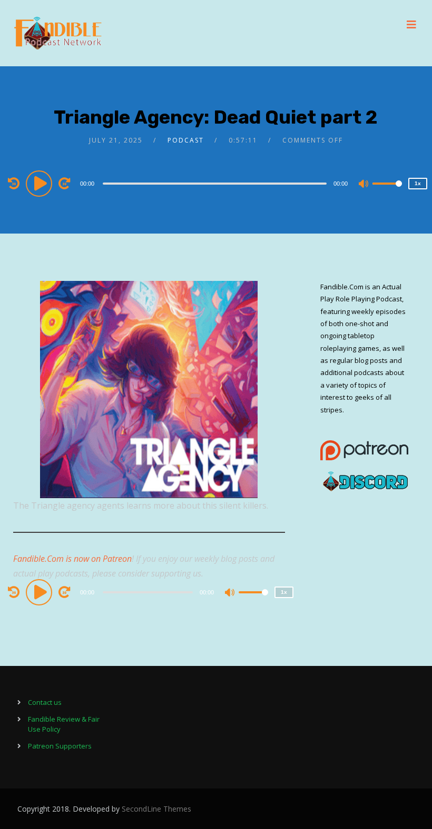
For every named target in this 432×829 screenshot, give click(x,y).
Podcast (186, 140)
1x (418, 183)
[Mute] (364, 184)
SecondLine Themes (156, 809)
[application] (216, 183)
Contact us (45, 702)
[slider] (387, 192)
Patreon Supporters (60, 746)
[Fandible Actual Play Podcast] (58, 33)
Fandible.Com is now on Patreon (72, 558)
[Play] (40, 183)
